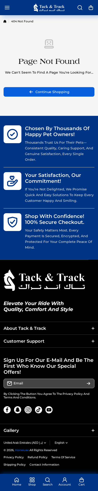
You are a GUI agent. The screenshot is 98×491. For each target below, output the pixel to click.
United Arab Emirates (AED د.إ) (23, 442)
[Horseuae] (49, 8)
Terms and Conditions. (20, 397)
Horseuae (22, 450)
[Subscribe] (88, 383)
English (59, 442)
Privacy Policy (73, 394)
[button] (90, 7)
